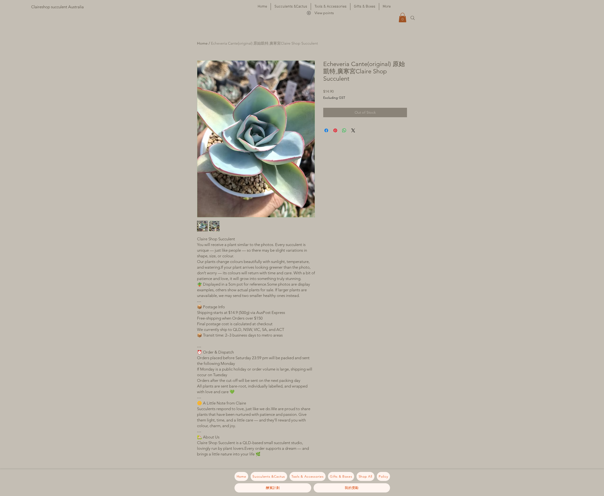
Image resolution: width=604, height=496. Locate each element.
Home (202, 43)
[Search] (413, 18)
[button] (402, 17)
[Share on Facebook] (326, 130)
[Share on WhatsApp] (344, 130)
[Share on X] (353, 130)
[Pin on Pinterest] (335, 130)
